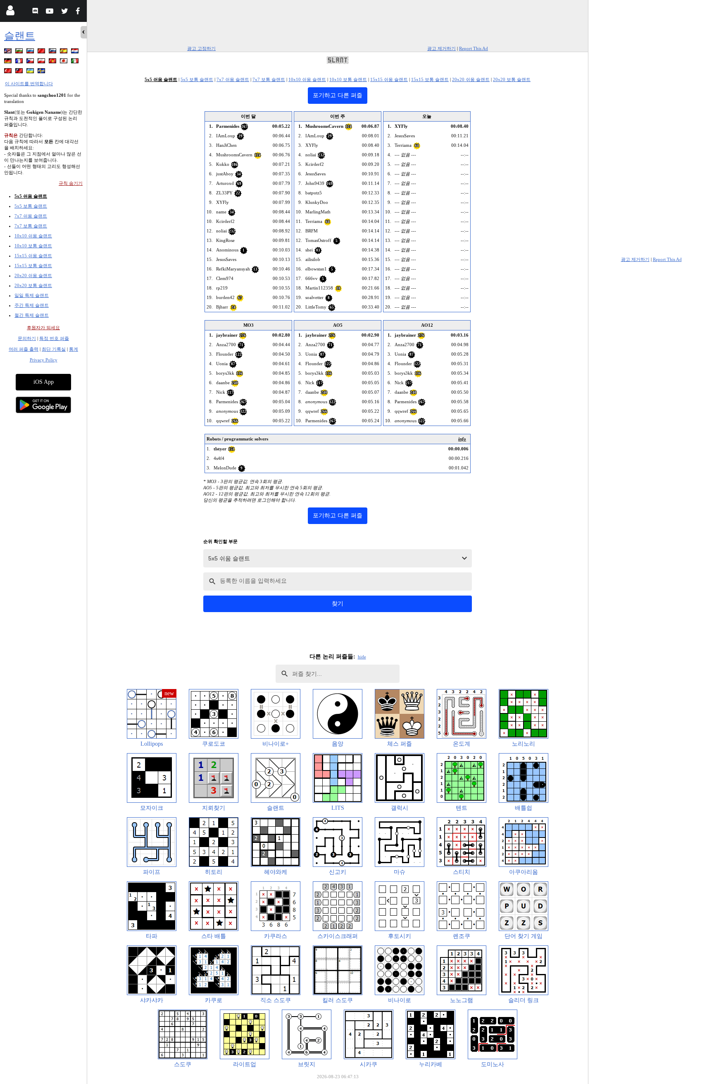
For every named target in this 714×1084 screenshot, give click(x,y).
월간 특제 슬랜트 (31, 315)
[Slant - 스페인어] (64, 52)
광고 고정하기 (201, 48)
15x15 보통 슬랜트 (33, 265)
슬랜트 (19, 35)
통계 (73, 349)
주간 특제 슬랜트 (31, 305)
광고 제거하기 (441, 48)
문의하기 (27, 338)
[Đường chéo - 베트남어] (53, 62)
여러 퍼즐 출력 (23, 349)
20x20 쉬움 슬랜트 (33, 275)
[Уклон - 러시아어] (31, 52)
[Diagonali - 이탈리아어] (75, 62)
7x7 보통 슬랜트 (30, 225)
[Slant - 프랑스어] (19, 62)
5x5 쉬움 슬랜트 (30, 196)
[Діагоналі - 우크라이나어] (31, 72)
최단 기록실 (54, 349)
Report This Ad (473, 48)
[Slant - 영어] (8, 52)
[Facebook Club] (79, 12)
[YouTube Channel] (50, 12)
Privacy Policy (43, 359)
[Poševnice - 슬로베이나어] (53, 52)
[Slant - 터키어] (8, 72)
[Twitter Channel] (65, 12)
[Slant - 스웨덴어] (42, 72)
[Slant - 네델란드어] (75, 52)
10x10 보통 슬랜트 (33, 245)
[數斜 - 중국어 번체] (19, 72)
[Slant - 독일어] (8, 62)
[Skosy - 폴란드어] (42, 62)
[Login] (10, 12)
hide (362, 656)
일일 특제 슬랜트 (31, 295)
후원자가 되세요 (43, 327)
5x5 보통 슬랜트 (30, 205)
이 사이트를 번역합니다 (29, 83)
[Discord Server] (36, 12)
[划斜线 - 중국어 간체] (42, 52)
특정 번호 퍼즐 (54, 338)
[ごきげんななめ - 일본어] (64, 62)
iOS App (43, 382)
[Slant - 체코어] (31, 62)
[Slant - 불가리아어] (19, 52)
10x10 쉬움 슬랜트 (33, 235)
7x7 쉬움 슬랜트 (30, 215)
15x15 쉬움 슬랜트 (33, 255)
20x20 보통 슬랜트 (33, 285)
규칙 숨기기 (71, 183)
